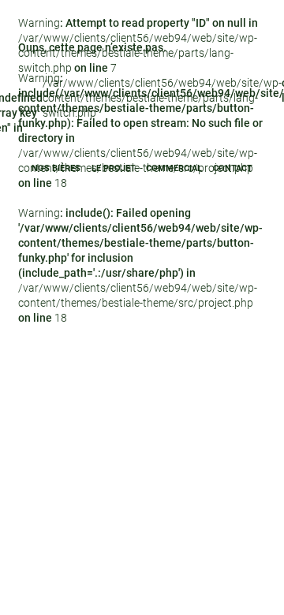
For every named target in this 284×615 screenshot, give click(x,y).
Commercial (174, 167)
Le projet (114, 167)
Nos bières (56, 167)
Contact (232, 167)
